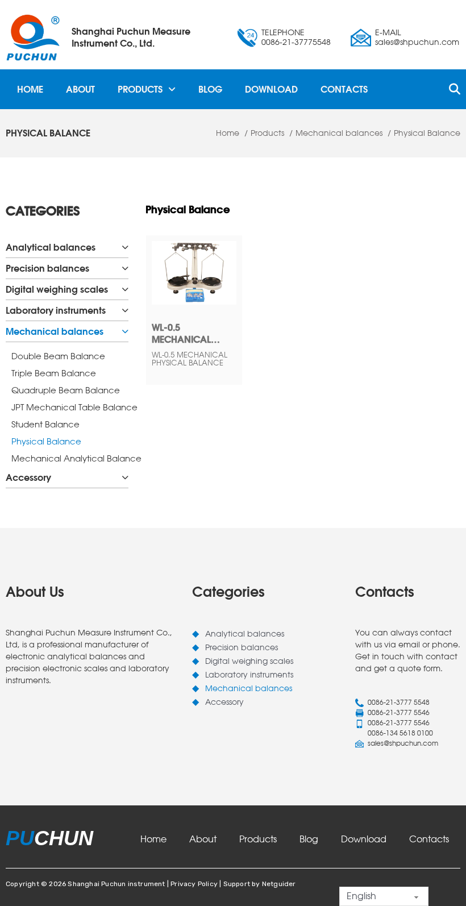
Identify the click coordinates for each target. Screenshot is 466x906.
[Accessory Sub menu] (125, 477)
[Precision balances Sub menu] (125, 268)
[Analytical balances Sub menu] (125, 247)
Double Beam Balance (58, 356)
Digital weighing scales (57, 289)
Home (30, 89)
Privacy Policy (194, 884)
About (80, 89)
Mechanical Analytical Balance (69, 458)
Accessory (28, 477)
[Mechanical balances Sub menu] (125, 331)
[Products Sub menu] (172, 89)
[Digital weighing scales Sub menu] (125, 289)
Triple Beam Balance (53, 373)
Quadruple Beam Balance (65, 390)
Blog (210, 89)
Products (140, 89)
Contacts (344, 89)
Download (271, 89)
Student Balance (45, 424)
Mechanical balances (54, 331)
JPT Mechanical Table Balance (69, 407)
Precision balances (47, 268)
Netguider (279, 884)
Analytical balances (50, 247)
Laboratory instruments (56, 310)
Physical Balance (46, 441)
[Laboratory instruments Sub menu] (125, 310)
